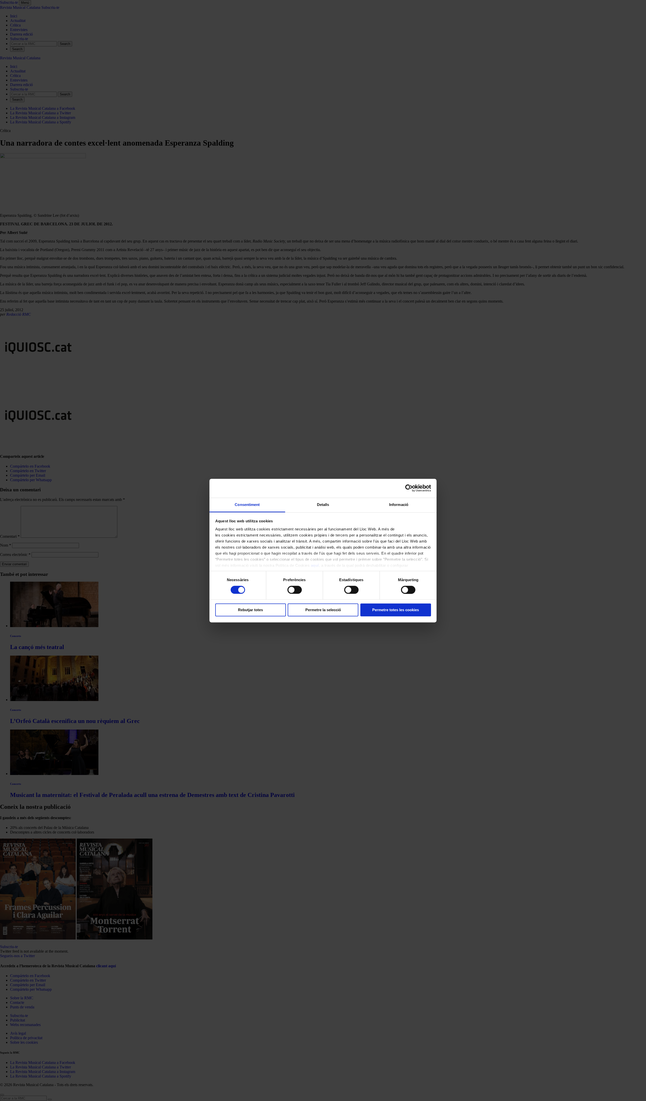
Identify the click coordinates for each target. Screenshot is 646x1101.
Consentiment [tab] (247, 504)
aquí (315, 565)
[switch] (294, 590)
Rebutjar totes (250, 610)
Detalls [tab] (323, 504)
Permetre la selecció (323, 610)
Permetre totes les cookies (395, 610)
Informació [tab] (398, 504)
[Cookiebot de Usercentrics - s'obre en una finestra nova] (409, 488)
